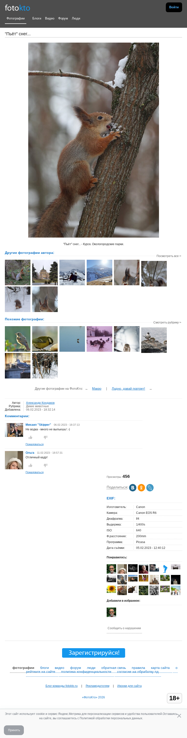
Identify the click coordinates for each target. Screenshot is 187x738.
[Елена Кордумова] (165, 580)
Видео (49, 18)
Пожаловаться (35, 444)
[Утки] (99, 351)
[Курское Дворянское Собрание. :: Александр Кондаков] (45, 284)
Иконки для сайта (129, 686)
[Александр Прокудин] (154, 570)
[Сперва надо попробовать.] (45, 351)
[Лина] (133, 592)
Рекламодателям (97, 686)
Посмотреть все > (169, 256)
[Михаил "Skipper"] (14, 436)
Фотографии (16, 18)
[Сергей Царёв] (122, 584)
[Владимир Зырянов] (165, 572)
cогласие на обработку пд (138, 671)
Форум (63, 18)
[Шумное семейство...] (154, 352)
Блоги (36, 18)
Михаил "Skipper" (38, 424)
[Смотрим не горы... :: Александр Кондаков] (72, 284)
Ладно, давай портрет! (128, 388)
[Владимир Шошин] (133, 571)
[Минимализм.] (72, 351)
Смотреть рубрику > (167, 322)
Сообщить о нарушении (124, 628)
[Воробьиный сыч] (127, 351)
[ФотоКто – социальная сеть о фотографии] (17, 7)
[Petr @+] (175, 568)
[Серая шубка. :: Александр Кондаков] (154, 286)
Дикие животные (37, 406)
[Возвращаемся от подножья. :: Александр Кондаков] (99, 284)
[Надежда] (111, 592)
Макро (96, 388)
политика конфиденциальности (86, 671)
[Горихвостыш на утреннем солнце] (17, 351)
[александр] (143, 594)
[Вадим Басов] (111, 581)
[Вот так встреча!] (45, 378)
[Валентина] (165, 591)
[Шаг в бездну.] (17, 378)
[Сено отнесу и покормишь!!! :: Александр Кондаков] (17, 284)
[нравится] (30, 437)
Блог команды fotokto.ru (62, 686)
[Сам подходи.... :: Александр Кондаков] (17, 311)
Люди (76, 18)
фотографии (23, 668)
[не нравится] (45, 437)
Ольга (30, 452)
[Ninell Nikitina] (133, 580)
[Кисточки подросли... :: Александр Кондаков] (45, 311)
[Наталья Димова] (143, 580)
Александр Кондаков (40, 403)
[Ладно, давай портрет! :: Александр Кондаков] (127, 284)
